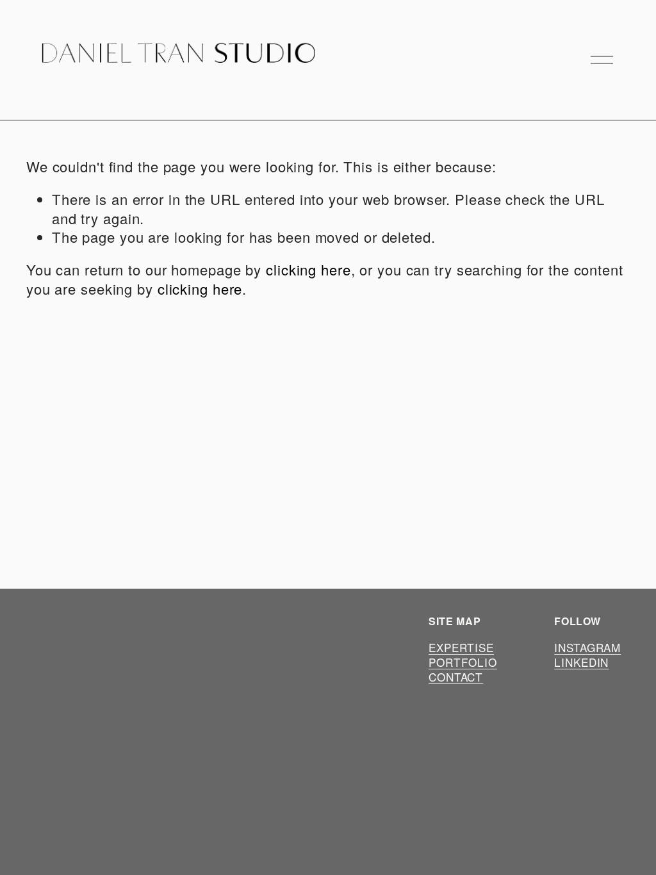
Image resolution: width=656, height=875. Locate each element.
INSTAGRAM (587, 648)
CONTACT (456, 677)
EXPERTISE (461, 648)
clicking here (308, 269)
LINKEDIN (581, 662)
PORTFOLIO (463, 662)
